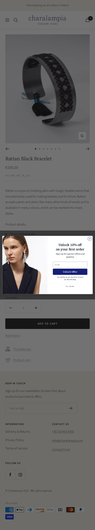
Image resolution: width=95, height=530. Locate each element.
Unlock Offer (70, 271)
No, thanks (70, 286)
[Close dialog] (90, 239)
